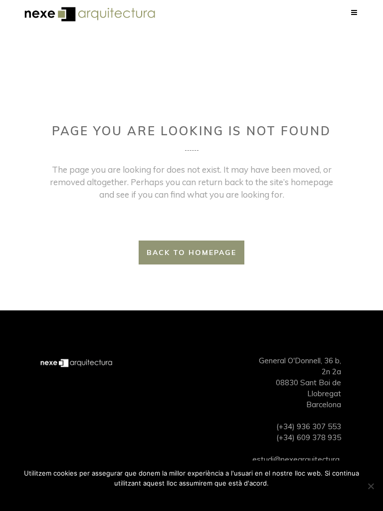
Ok (192, 496)
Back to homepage (191, 252)
